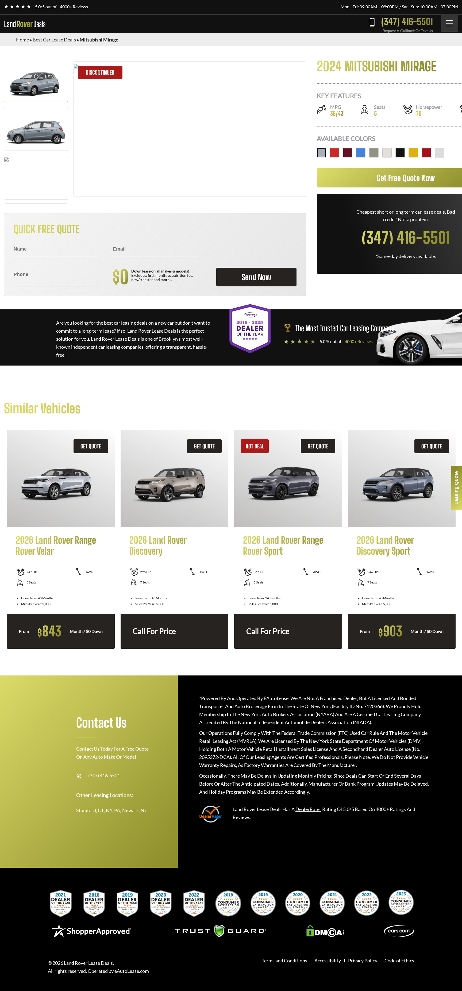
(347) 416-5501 (407, 21)
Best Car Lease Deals (54, 40)
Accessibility (327, 960)
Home (22, 40)
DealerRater (308, 809)
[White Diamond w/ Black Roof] (439, 152)
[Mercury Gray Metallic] (373, 152)
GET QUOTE (90, 446)
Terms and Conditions (284, 960)
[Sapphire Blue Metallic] (360, 152)
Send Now (256, 277)
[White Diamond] (387, 152)
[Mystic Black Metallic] (400, 152)
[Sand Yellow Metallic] (413, 152)
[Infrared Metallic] (334, 152)
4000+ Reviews (74, 6)
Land (25, 24)
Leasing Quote (456, 488)
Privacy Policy (362, 960)
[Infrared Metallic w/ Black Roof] (426, 152)
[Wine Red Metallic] (347, 152)
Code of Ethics (399, 960)
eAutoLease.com (131, 971)
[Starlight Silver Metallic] (321, 152)
